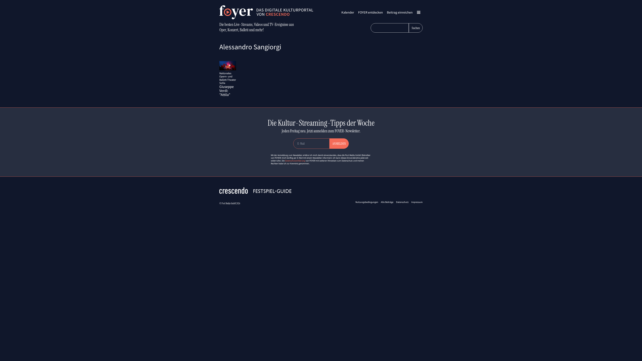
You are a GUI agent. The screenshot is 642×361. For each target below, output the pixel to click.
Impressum (417, 202)
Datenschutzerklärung (295, 160)
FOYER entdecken (370, 12)
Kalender (347, 12)
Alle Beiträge (387, 202)
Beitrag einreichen (400, 12)
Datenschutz (402, 202)
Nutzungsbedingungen (366, 202)
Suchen (416, 28)
